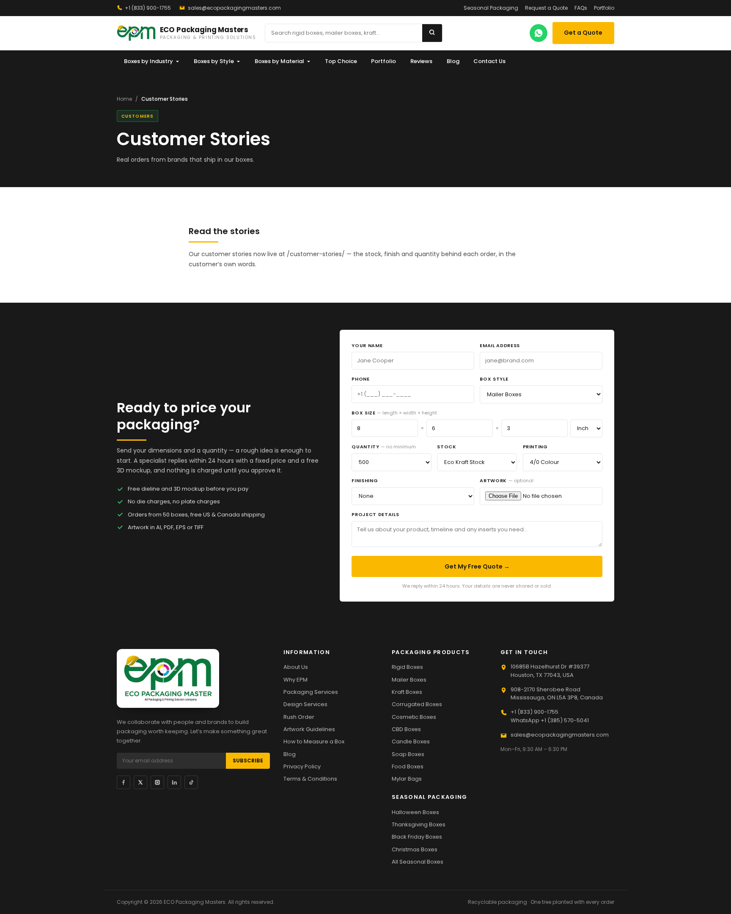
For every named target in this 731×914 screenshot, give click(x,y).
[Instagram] (157, 782)
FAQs (580, 7)
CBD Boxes (406, 729)
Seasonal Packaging (491, 7)
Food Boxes (407, 766)
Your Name (367, 345)
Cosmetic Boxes (414, 717)
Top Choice (341, 61)
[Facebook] (123, 782)
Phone (360, 379)
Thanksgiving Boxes (418, 824)
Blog (453, 61)
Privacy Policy (302, 766)
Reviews (421, 61)
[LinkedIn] (174, 782)
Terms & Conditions (310, 779)
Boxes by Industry (148, 61)
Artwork (506, 480)
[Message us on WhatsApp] (538, 33)
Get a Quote (583, 32)
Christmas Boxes (414, 849)
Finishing (365, 480)
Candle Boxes (411, 741)
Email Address (500, 345)
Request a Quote (546, 7)
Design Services (305, 704)
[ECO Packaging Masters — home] (168, 678)
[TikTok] (191, 782)
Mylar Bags (407, 779)
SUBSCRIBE (248, 760)
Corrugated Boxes (417, 704)
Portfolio (604, 7)
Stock (446, 446)
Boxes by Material (279, 61)
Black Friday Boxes (417, 837)
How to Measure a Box (313, 741)
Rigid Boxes (407, 667)
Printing (535, 446)
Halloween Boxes (415, 812)
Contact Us (489, 61)
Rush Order (298, 717)
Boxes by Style (214, 61)
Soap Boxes (408, 754)
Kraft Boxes (407, 692)
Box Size (394, 412)
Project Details (375, 514)
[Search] (432, 33)
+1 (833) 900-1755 (148, 7)
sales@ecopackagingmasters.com (234, 7)
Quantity (384, 446)
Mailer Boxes (409, 680)
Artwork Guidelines (309, 729)
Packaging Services (310, 692)
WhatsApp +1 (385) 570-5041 (550, 720)
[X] (140, 782)
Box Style (494, 379)
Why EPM (295, 680)
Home (124, 98)
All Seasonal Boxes (417, 862)
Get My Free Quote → (477, 566)
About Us (295, 667)
